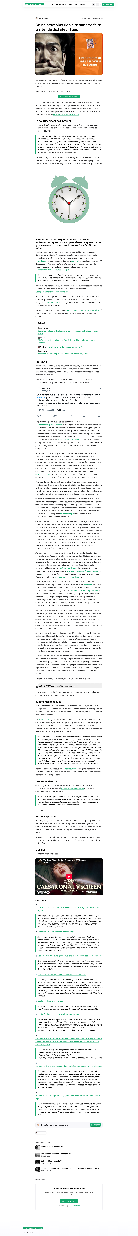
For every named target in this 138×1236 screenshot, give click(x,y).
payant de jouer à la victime (69, 439)
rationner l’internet (55, 302)
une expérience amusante (72, 788)
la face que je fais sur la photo (66, 114)
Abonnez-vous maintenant (69, 97)
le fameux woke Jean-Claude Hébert (82, 571)
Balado (61, 4)
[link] (34, 4)
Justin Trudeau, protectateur (50, 1001)
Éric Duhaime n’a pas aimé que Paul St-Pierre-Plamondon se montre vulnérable (66, 341)
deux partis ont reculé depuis (67, 577)
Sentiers (74, 261)
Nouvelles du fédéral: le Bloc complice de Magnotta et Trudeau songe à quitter (68, 332)
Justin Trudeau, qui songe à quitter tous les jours (59, 1014)
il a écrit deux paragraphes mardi (85, 590)
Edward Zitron (41, 261)
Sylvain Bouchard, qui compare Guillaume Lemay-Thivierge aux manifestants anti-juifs (68, 909)
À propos (55, 4)
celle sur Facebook (43, 474)
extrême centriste (68, 568)
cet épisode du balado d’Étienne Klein (83, 310)
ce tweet (81, 379)
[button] (97, 4)
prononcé (88, 584)
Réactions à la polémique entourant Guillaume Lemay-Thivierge (65, 353)
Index (75, 4)
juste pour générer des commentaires (51, 291)
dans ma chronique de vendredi (49, 424)
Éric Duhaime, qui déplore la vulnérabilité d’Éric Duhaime (62, 974)
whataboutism (70, 769)
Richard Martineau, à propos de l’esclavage (56, 931)
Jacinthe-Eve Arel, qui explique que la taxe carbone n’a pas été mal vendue (70, 955)
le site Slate (44, 719)
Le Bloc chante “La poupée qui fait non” (65, 347)
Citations (68, 4)
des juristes (46, 574)
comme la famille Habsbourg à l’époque (52, 270)
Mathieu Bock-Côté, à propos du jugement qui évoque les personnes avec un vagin (68, 1097)
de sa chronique (67, 513)
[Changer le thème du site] (93, 4)
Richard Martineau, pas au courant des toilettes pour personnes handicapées (68, 1066)
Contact (82, 4)
